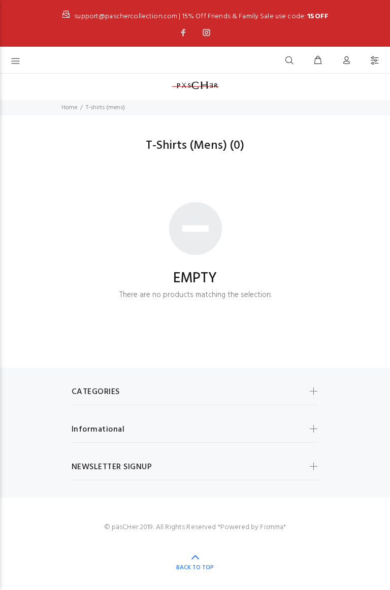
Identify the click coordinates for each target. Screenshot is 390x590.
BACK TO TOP (195, 568)
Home (69, 108)
